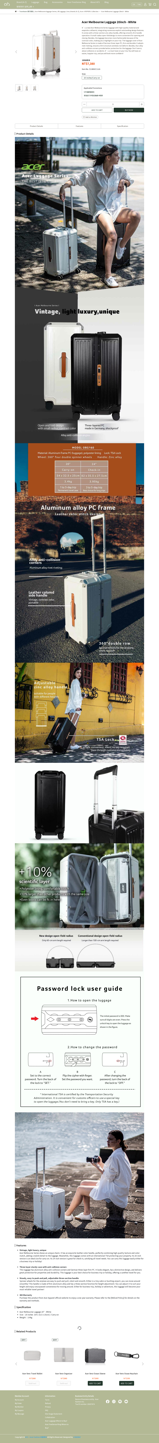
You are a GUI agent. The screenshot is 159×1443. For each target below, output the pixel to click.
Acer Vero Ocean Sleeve (95, 1373)
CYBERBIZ (77, 1437)
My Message (19, 1414)
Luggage (35, 2)
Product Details (36, 126)
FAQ (46, 1410)
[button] (75, 51)
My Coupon (19, 1410)
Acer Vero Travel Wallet (32, 1373)
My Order (18, 1403)
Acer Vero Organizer (63, 1373)
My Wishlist (19, 1407)
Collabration (50, 1417)
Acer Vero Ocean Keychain (127, 1373)
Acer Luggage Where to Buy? (56, 1421)
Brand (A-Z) (22, 2)
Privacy (48, 1407)
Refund (48, 1403)
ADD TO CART (97, 110)
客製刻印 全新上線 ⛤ (25, 6)
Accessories (57, 2)
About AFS (95, 2)
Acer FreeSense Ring (76, 2)
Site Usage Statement (53, 1414)
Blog (106, 2)
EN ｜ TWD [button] (137, 4)
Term (47, 1400)
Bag (45, 2)
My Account (19, 1400)
